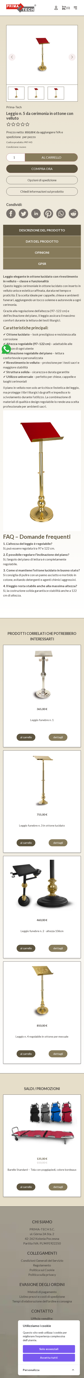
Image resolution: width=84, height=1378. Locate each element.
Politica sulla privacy (42, 1274)
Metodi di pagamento (42, 1292)
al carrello (51, 157)
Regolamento (42, 1265)
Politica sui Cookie (42, 1270)
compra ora (42, 169)
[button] (72, 57)
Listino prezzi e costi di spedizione (42, 1296)
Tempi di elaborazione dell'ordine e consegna (42, 1301)
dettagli (58, 737)
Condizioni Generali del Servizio (42, 1260)
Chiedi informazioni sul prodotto (42, 191)
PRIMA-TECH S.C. (42, 1229)
